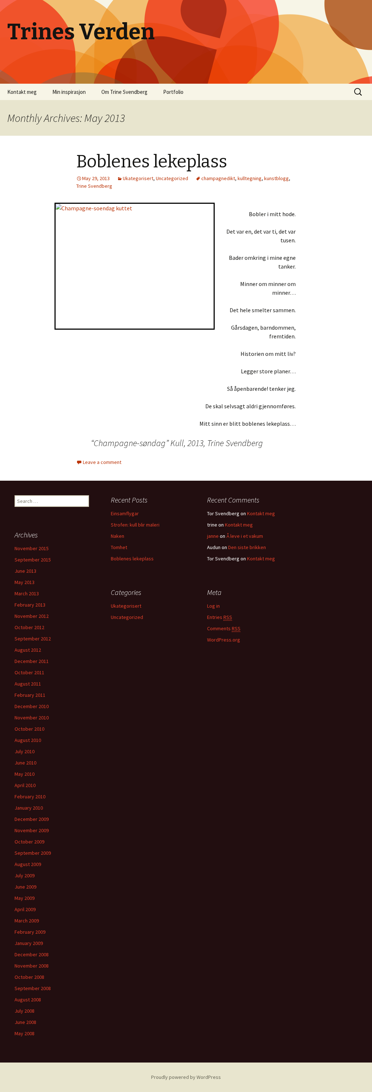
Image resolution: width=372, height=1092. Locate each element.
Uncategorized (172, 178)
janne (213, 536)
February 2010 (30, 796)
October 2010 (29, 729)
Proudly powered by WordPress (186, 1077)
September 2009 (33, 853)
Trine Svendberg (94, 186)
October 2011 (29, 672)
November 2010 (32, 717)
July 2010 (25, 751)
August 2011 (28, 683)
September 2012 (33, 638)
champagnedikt (218, 178)
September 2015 (33, 559)
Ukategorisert (138, 178)
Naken (117, 536)
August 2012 (28, 650)
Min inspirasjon (69, 91)
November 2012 (32, 616)
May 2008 (25, 1033)
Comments (223, 628)
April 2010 (25, 785)
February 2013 (30, 604)
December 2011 (32, 661)
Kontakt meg (22, 91)
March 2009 (27, 920)
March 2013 (27, 593)
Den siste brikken (247, 547)
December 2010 (32, 706)
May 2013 (25, 582)
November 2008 (32, 965)
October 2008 (29, 977)
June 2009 (25, 886)
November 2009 (32, 830)
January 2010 (29, 808)
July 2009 (25, 875)
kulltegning (250, 178)
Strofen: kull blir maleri (135, 524)
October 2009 (29, 841)
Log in (213, 606)
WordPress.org (223, 639)
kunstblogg (276, 178)
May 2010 (25, 774)
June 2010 (25, 762)
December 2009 (32, 819)
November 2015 (32, 548)
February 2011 (30, 695)
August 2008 (28, 999)
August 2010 (28, 740)
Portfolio (173, 91)
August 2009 (28, 864)
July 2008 (25, 1011)
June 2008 (25, 1022)
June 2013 (25, 571)
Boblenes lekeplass (151, 161)
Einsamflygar (125, 513)
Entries (219, 617)
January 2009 (29, 943)
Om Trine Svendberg (124, 91)
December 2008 (32, 954)
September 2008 (33, 988)
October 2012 (29, 627)
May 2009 (25, 898)
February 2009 (30, 932)
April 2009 (25, 909)
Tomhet (119, 547)
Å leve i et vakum (244, 536)
